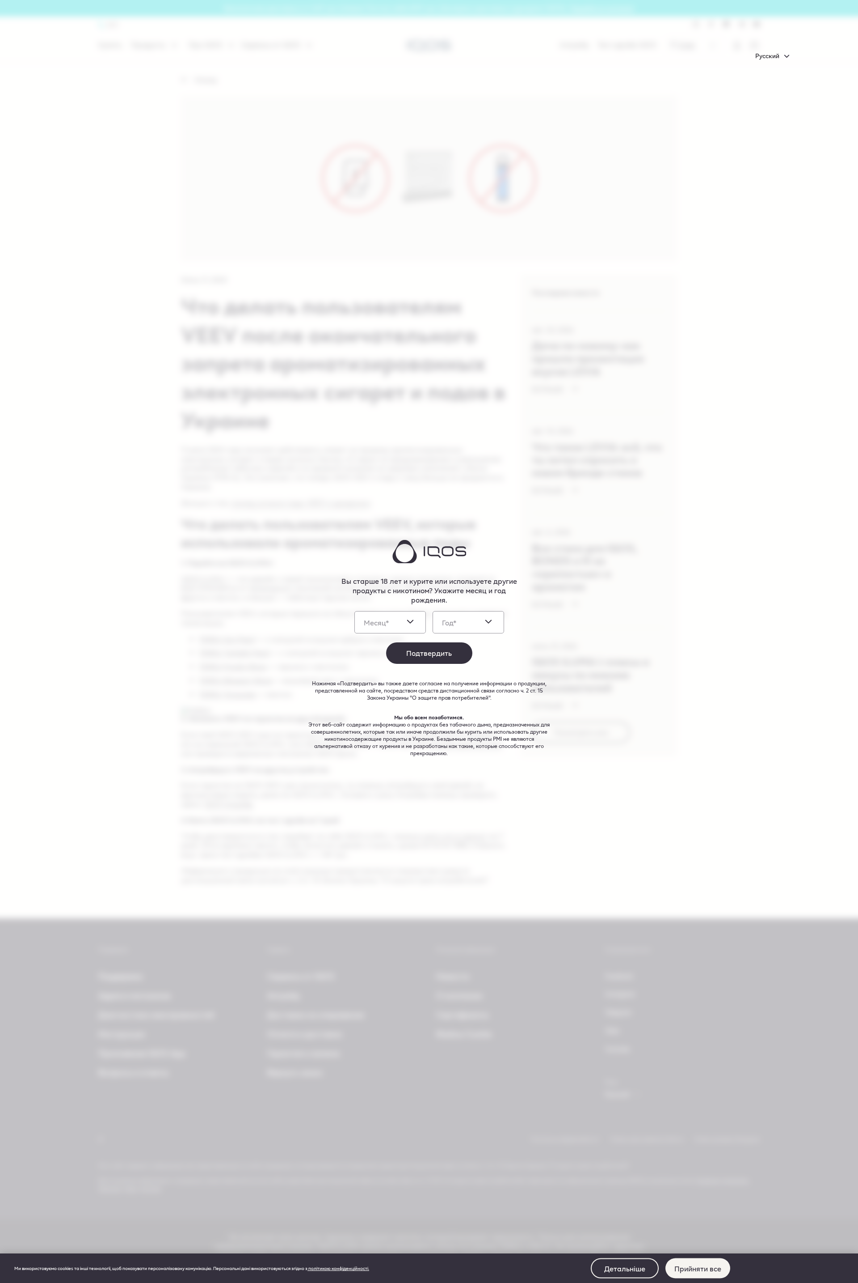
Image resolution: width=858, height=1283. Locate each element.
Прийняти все (697, 1268)
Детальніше (624, 1268)
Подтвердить (428, 652)
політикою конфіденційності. (338, 1268)
